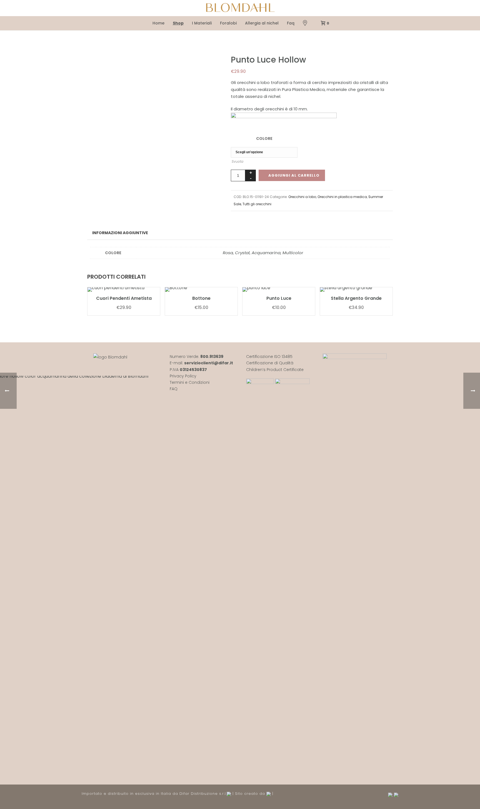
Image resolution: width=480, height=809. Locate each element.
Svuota (237, 161)
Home (158, 23)
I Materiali (202, 23)
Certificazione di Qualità (269, 363)
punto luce (278, 298)
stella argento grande (356, 298)
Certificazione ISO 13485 (269, 356)
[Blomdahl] (240, 8)
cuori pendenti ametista (124, 298)
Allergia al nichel (262, 23)
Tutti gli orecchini (256, 204)
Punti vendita (305, 23)
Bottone (201, 298)
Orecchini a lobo (302, 196)
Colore (264, 138)
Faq (290, 23)
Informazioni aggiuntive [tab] (120, 233)
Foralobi (228, 23)
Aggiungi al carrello (293, 175)
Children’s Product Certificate (275, 369)
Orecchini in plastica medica (342, 196)
